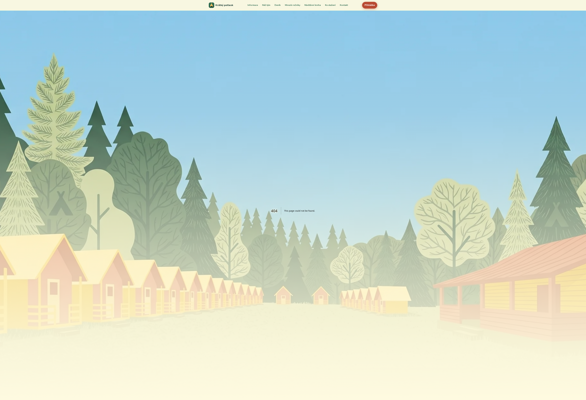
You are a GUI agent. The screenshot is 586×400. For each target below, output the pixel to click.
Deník (278, 5)
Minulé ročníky (292, 5)
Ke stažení (330, 5)
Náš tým (266, 5)
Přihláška (370, 5)
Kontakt (344, 5)
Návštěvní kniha (312, 5)
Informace (253, 5)
